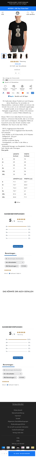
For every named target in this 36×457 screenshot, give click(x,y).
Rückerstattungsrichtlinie (18, 424)
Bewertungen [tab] (10, 253)
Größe (17, 70)
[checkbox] (24, 266)
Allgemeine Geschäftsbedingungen (18, 421)
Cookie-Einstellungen (18, 430)
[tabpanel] (18, 271)
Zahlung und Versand (18, 444)
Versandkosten (22, 66)
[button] (18, 226)
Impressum (18, 416)
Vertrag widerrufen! (18, 404)
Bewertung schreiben (18, 246)
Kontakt (18, 418)
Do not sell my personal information (18, 427)
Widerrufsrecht (18, 410)
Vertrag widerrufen (18, 433)
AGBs (18, 441)
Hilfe (18, 438)
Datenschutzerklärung (18, 413)
